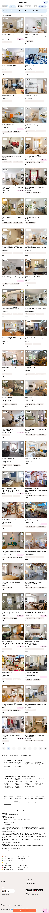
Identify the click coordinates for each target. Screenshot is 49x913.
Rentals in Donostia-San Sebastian (8, 803)
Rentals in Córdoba (18, 796)
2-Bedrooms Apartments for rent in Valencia (39, 763)
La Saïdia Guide (28, 781)
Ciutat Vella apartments (17, 779)
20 (40, 748)
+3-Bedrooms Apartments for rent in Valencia (18, 768)
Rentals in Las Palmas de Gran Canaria (18, 800)
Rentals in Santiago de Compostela (8, 799)
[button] (45, 2)
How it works (4, 879)
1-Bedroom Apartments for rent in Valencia (29, 763)
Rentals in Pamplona (29, 802)
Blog (2, 883)
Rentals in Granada (8, 796)
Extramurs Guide (18, 781)
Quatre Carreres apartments (39, 784)
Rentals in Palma (39, 802)
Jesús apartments (8, 778)
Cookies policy (29, 881)
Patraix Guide (38, 781)
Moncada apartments (17, 787)
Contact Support (5, 894)
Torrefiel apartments (29, 786)
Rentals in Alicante (29, 796)
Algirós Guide (28, 778)
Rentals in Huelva (18, 802)
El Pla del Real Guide (8, 781)
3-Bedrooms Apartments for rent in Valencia (8, 768)
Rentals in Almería (29, 798)
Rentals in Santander (40, 798)
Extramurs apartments (17, 784)
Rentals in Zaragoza (39, 796)
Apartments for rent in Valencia (18, 763)
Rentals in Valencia (8, 762)
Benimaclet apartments (7, 784)
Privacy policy (29, 879)
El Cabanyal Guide (39, 778)
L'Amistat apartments (27, 784)
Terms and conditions (31, 883)
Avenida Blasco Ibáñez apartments (8, 787)
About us (3, 881)
